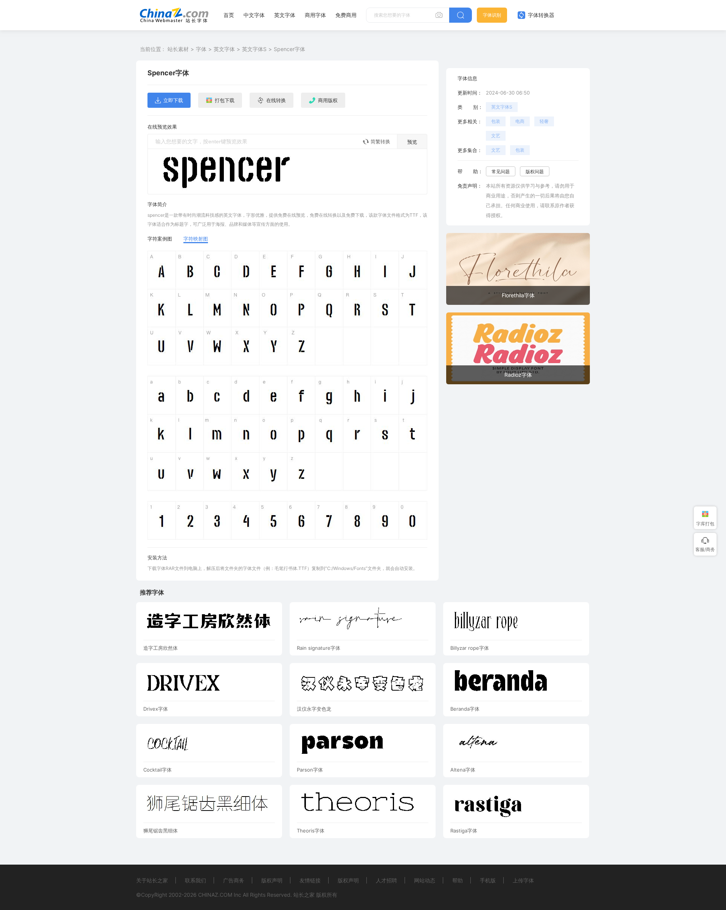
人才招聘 (386, 880)
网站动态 (424, 880)
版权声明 (271, 880)
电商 (519, 121)
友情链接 (310, 880)
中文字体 (254, 15)
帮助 (457, 880)
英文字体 (284, 15)
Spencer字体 (289, 49)
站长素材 (178, 49)
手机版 (488, 880)
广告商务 (233, 880)
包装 (495, 121)
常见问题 (501, 171)
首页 (228, 15)
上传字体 (523, 880)
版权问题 (535, 171)
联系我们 (195, 880)
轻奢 (544, 121)
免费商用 (346, 15)
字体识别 (492, 15)
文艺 (495, 135)
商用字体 (315, 15)
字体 (201, 49)
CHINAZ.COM (215, 894)
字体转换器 (540, 15)
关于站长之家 (152, 880)
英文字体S (254, 49)
